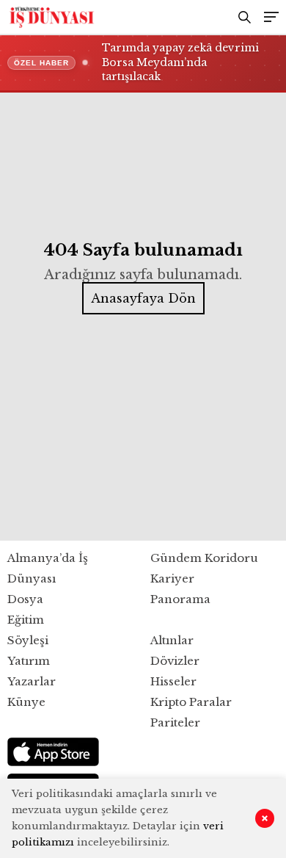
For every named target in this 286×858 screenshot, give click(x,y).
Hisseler (173, 681)
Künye (26, 702)
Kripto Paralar (191, 702)
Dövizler (174, 661)
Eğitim (25, 620)
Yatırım (28, 661)
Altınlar (172, 640)
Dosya (25, 599)
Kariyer (172, 578)
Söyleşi (27, 640)
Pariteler (175, 722)
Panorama (180, 599)
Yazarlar (31, 681)
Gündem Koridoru (204, 558)
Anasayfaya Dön (143, 298)
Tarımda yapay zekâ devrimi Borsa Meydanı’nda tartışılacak (180, 62)
